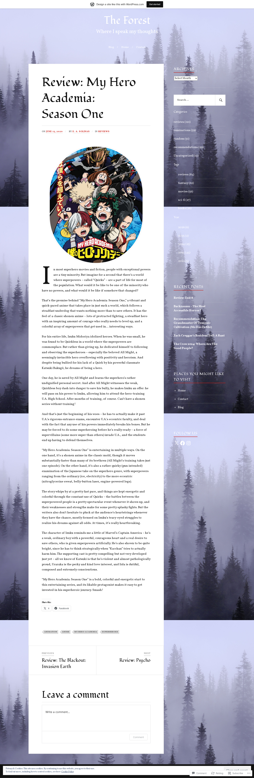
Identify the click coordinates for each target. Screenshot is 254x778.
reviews (104, 131)
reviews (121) (182, 122)
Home (125, 47)
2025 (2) (183, 236)
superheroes (110, 631)
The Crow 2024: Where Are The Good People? (195, 346)
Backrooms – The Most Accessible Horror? (189, 308)
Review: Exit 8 (183, 298)
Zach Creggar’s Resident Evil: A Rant (199, 336)
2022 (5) (183, 261)
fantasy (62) (186, 183)
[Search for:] (199, 100)
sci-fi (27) (184, 200)
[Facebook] (182, 443)
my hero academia (85, 631)
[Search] (220, 100)
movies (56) (185, 192)
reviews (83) (186, 175)
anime (65, 631)
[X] (176, 443)
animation (50, 631)
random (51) (181, 139)
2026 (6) (183, 227)
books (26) (184, 208)
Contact (140, 47)
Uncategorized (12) (186, 156)
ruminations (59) (185, 130)
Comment (138, 737)
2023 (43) (184, 253)
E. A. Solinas (81, 131)
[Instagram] (188, 443)
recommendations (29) (188, 147)
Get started (154, 4)
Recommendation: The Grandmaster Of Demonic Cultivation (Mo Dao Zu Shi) (193, 323)
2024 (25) (184, 244)
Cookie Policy (67, 771)
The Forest (127, 20)
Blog (111, 47)
